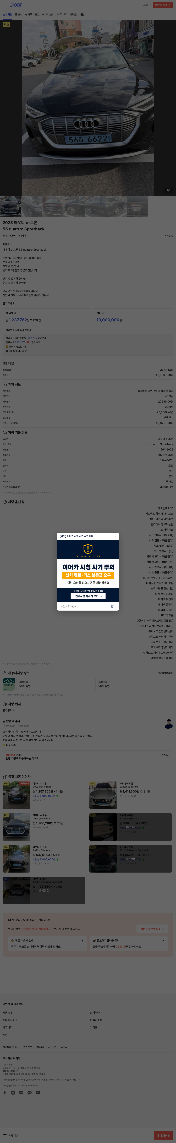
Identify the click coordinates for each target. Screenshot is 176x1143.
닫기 (113, 606)
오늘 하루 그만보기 (69, 606)
